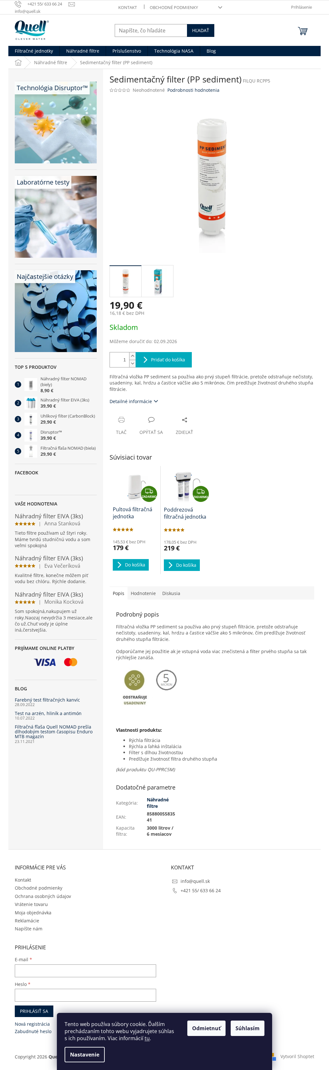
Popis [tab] (118, 593)
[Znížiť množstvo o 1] (132, 363)
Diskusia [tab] (171, 593)
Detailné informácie (131, 401)
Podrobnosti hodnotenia (193, 90)
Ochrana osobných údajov (43, 896)
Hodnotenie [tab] (143, 593)
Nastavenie (84, 1054)
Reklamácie (27, 921)
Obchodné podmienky (174, 7)
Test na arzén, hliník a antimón (48, 713)
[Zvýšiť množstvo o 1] (132, 356)
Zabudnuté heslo (33, 1031)
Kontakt (127, 7)
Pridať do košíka (168, 360)
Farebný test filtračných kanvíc (47, 699)
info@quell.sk (195, 881)
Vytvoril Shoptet (297, 1056)
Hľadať (200, 30)
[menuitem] (33, 51)
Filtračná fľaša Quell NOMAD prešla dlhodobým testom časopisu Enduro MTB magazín (54, 731)
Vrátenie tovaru (31, 904)
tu (147, 1038)
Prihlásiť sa (34, 1011)
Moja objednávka (33, 913)
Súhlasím (248, 1028)
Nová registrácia (32, 1024)
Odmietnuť (206, 1028)
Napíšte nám (28, 929)
